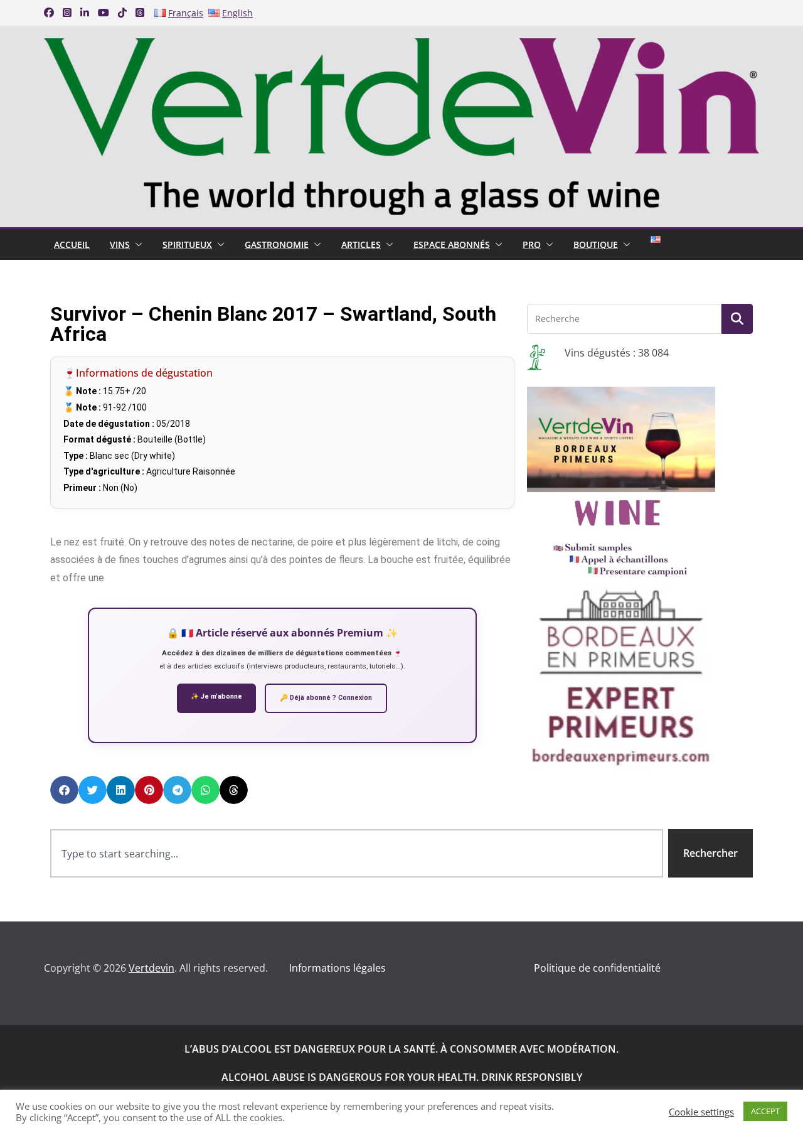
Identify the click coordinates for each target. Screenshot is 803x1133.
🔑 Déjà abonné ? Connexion (326, 698)
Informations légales (337, 968)
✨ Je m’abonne (216, 696)
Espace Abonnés (451, 244)
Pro (532, 244)
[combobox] (356, 853)
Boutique (595, 244)
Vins (120, 244)
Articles (361, 244)
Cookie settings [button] (701, 1111)
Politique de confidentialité (597, 968)
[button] (136, 245)
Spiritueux (187, 244)
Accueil (72, 244)
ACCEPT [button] (765, 1111)
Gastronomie (277, 244)
